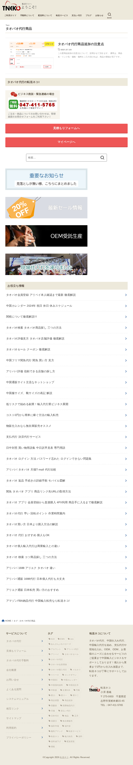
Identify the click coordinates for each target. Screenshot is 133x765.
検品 (67, 716)
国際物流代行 (69, 705)
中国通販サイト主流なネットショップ (30, 382)
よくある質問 (13, 689)
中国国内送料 (57, 685)
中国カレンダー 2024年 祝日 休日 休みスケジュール (39, 305)
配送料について (45, 15)
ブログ (89, 15)
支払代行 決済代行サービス (23, 436)
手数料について (27, 15)
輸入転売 (69, 736)
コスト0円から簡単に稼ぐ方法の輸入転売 (32, 415)
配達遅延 (71, 741)
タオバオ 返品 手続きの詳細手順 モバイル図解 (35, 480)
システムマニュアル (17, 698)
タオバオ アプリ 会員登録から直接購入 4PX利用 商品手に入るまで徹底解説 (54, 502)
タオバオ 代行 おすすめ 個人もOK (28, 535)
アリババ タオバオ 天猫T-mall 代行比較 (31, 469)
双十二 (76, 695)
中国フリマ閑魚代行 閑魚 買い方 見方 (30, 360)
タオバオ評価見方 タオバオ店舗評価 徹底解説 (35, 338)
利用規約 (11, 727)
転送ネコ (55, 736)
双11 (53, 695)
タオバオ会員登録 (59, 664)
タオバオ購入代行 (59, 670)
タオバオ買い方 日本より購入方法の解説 (32, 524)
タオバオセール (72, 654)
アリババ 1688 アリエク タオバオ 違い (30, 568)
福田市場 (55, 726)
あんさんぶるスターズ (61, 644)
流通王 (54, 721)
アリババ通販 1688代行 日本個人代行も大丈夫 (35, 578)
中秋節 (54, 690)
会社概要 (11, 670)
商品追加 (69, 700)
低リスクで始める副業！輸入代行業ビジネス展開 (37, 404)
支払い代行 (77, 15)
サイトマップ (13, 718)
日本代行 (55, 716)
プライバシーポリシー (18, 737)
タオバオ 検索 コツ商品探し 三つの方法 (31, 557)
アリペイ (55, 654)
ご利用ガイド (10, 15)
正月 (76, 716)
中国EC (54, 680)
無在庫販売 (68, 721)
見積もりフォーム (16, 650)
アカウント (56, 649)
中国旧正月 (74, 685)
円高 (78, 690)
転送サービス (62, 15)
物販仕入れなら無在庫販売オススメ (28, 425)
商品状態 (55, 700)
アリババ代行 (73, 649)
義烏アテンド (57, 731)
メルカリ (77, 670)
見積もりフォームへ (66, 128)
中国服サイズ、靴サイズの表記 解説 (29, 393)
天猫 (53, 711)
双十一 (64, 695)
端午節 (68, 726)
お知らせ (99, 15)
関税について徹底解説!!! (21, 316)
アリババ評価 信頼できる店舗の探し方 (30, 371)
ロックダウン (71, 675)
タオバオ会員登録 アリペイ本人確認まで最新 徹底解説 (41, 294)
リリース (55, 675)
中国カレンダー (71, 680)
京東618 (66, 690)
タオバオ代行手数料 (17, 660)
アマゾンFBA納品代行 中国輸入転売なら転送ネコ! (38, 600)
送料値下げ (56, 741)
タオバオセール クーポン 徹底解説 (28, 349)
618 (52, 639)
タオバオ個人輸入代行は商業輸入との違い (33, 546)
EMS (62, 639)
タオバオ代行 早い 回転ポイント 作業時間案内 (35, 513)
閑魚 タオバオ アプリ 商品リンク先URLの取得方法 (38, 491)
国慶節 (54, 705)
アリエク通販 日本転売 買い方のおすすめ (32, 589)
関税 (53, 747)
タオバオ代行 (13, 641)
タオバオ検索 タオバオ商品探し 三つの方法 (34, 327)
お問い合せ (12, 679)
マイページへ (66, 142)
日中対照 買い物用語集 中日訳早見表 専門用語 (35, 447)
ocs (72, 639)
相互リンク (12, 708)
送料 (80, 736)
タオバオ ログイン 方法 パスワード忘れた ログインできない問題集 (49, 458)
